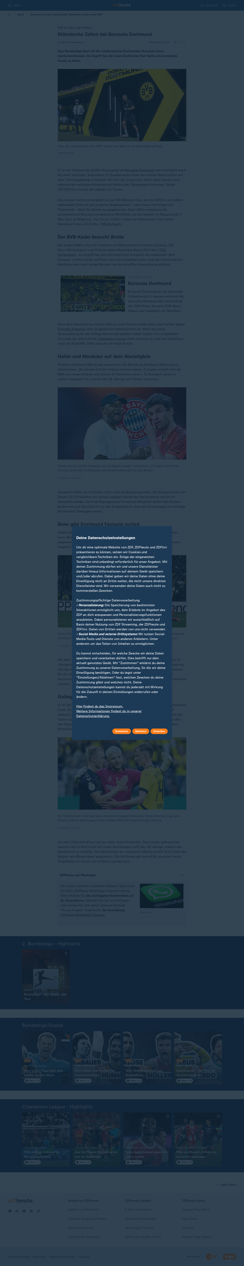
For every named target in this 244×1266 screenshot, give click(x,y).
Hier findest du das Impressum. (99, 706)
